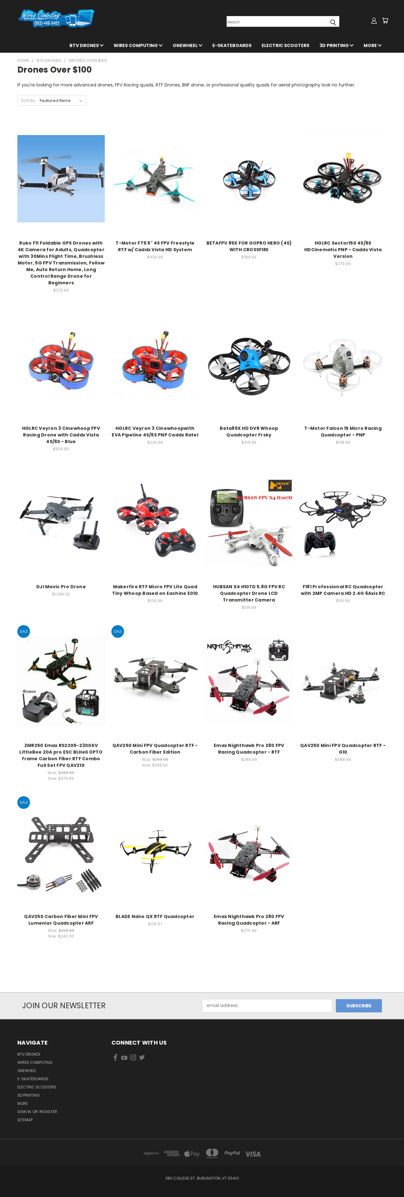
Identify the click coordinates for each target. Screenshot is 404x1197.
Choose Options (155, 527)
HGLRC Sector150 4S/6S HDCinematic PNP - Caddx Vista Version (343, 249)
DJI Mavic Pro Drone (61, 587)
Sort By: (28, 101)
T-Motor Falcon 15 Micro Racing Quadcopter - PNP (343, 431)
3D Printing (334, 45)
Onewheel (186, 45)
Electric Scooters (285, 45)
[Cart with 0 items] (385, 20)
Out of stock (155, 184)
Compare (59, 172)
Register (48, 1111)
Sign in (24, 1111)
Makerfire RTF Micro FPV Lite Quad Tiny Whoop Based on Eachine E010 (155, 590)
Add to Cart (61, 184)
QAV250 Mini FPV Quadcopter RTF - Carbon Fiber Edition (155, 748)
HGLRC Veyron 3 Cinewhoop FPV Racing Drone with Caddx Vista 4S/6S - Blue (61, 435)
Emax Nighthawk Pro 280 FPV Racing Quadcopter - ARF (249, 919)
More (371, 45)
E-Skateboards (232, 45)
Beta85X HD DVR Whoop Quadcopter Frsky (249, 431)
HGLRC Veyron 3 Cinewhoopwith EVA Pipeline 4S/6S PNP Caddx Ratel (155, 431)
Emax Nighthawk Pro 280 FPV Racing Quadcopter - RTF (249, 748)
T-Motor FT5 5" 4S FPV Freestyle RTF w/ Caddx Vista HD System (155, 246)
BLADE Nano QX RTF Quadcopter (155, 916)
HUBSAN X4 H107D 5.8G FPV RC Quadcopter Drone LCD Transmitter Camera (249, 593)
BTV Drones (84, 45)
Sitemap (25, 1120)
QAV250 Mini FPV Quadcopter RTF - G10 (343, 748)
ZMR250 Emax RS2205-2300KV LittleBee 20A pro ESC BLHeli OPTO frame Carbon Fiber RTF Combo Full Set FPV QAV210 (61, 755)
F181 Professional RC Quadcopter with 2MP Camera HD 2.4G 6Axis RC (343, 590)
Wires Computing (136, 45)
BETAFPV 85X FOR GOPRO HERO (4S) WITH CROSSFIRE (249, 246)
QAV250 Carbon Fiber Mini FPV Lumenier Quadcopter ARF (61, 919)
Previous (387, 1177)
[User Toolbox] (374, 20)
